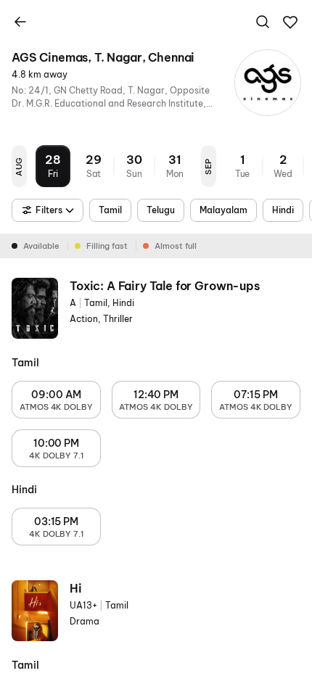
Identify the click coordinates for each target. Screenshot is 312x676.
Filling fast (107, 246)
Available (41, 246)
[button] (290, 22)
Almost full (176, 246)
